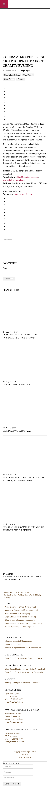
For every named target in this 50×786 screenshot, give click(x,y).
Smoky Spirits (10, 623)
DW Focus (25, 4)
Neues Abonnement (13, 644)
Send (7, 784)
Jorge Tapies (25, 70)
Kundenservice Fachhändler (32, 672)
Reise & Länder (28, 616)
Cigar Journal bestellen (14, 668)
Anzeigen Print (11, 682)
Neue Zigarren (10, 606)
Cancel (16, 784)
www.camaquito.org (23, 194)
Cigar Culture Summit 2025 (17, 384)
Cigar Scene (9, 79)
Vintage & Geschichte (14, 610)
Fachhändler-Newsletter (34, 668)
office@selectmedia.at (13, 721)
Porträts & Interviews (26, 606)
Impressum (27, 757)
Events (20, 79)
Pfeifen (20, 623)
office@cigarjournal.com (27, 176)
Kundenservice (35, 647)
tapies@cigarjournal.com (14, 180)
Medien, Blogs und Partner (31, 658)
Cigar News (27, 75)
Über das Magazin (12, 641)
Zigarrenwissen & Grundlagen (17, 613)
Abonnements (26, 641)
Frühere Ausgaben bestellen (16, 647)
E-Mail (5, 268)
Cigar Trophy (37, 623)
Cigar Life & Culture (12, 75)
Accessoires (31, 620)
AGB (20, 757)
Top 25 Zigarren (11, 626)
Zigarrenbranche (30, 610)
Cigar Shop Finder (12, 658)
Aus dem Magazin (26, 626)
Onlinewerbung (24, 682)
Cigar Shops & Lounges (14, 620)
